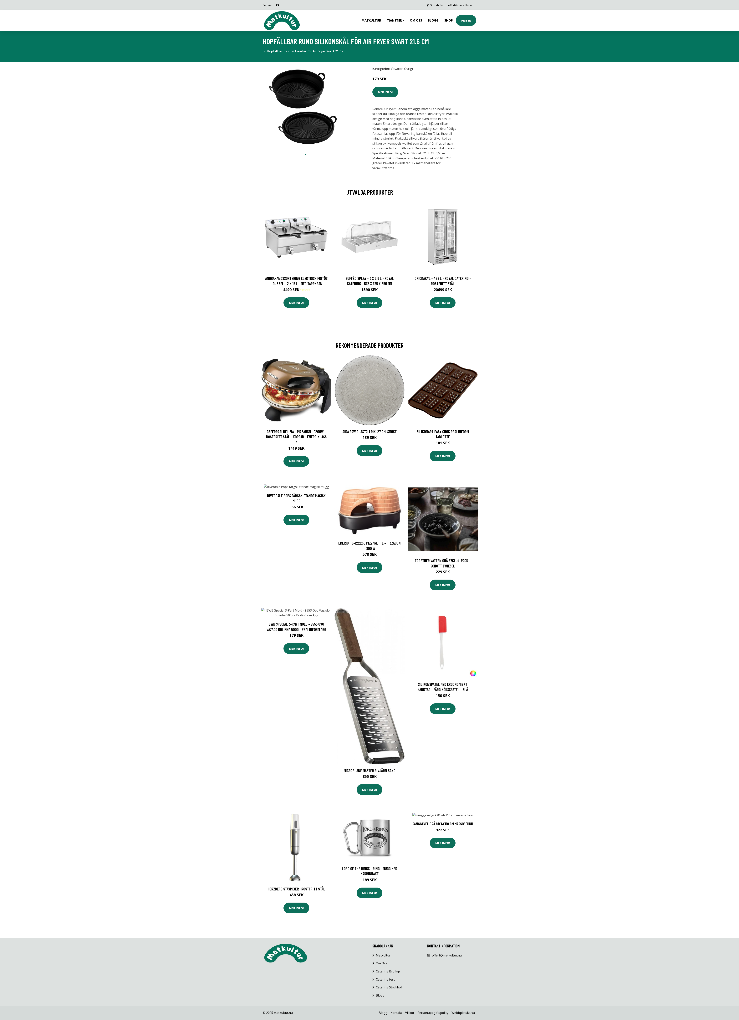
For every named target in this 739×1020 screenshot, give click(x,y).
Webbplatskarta (463, 1013)
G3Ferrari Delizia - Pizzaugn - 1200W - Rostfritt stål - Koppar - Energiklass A (296, 436)
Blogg (433, 20)
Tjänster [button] (394, 20)
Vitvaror (397, 69)
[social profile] (277, 5)
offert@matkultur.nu (460, 5)
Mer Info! (385, 92)
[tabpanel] (305, 108)
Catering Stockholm (390, 987)
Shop (448, 20)
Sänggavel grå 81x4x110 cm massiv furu (442, 823)
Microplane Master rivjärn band (369, 770)
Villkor (409, 1013)
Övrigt (408, 69)
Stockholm (437, 5)
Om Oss (381, 963)
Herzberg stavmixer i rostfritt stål (296, 888)
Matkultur (371, 20)
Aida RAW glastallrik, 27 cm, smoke (370, 431)
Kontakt (396, 1013)
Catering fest (385, 979)
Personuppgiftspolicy (432, 1013)
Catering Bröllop (388, 971)
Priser (466, 20)
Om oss (416, 20)
